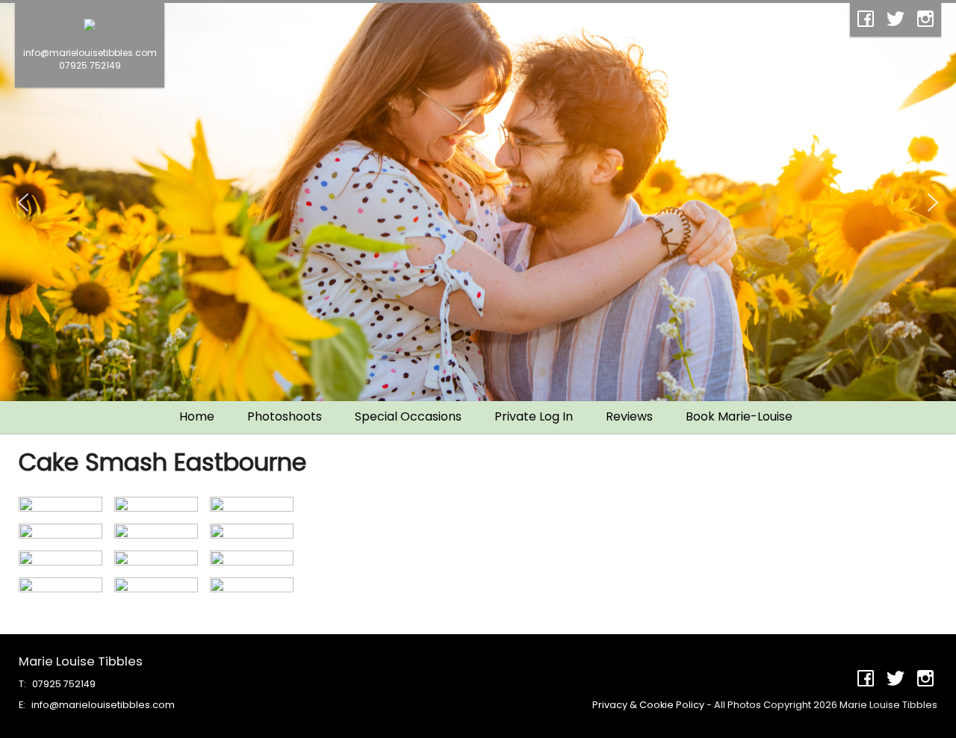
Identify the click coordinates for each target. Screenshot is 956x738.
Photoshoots (284, 416)
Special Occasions (408, 416)
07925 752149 (90, 66)
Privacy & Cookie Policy (648, 704)
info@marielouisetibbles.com (103, 704)
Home (196, 416)
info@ (90, 53)
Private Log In (533, 416)
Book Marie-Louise (739, 416)
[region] (478, 202)
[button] (23, 202)
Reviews (629, 416)
